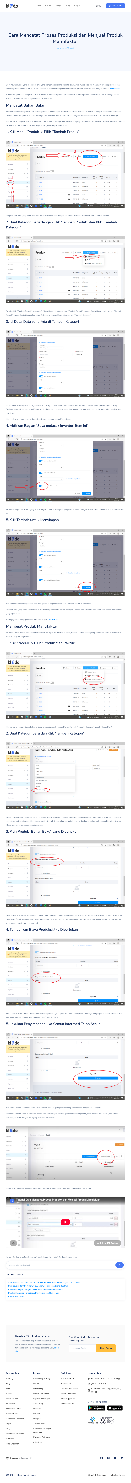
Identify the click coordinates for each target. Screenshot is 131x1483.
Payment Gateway (41, 1437)
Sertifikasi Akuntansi (15, 1433)
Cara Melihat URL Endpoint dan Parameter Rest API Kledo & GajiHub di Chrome (44, 1282)
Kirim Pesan (106, 1348)
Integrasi (37, 1418)
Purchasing (38, 1388)
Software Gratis (68, 1378)
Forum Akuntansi (68, 1393)
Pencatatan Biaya (41, 1393)
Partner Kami (12, 1413)
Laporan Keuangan (41, 1398)
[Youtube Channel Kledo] (115, 1458)
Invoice (36, 1383)
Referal (36, 1413)
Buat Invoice (66, 1383)
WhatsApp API (68, 1398)
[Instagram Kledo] (108, 1458)
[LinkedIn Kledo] (122, 1458)
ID (100, 5)
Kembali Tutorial (66, 48)
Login (77, 5)
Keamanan (10, 1403)
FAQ (8, 1428)
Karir (8, 1388)
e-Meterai (37, 1442)
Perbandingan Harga (42, 1378)
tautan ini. (54, 619)
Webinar (10, 1438)
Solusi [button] (48, 5)
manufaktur (114, 88)
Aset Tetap (38, 1403)
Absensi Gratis (67, 1403)
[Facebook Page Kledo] (101, 1458)
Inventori (37, 1408)
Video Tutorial (12, 1398)
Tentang (9, 1378)
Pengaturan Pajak (16, 1296)
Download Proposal (15, 1418)
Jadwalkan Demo (13, 1408)
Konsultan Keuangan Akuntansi (42, 1430)
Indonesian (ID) (26, 1458)
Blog (68, 5)
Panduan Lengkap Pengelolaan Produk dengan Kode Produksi (35, 1289)
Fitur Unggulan (12, 1443)
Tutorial (9, 1393)
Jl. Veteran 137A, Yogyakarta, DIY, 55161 (106, 1390)
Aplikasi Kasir (39, 1423)
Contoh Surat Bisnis (69, 1388)
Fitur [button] (38, 5)
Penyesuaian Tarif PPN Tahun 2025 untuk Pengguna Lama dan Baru (38, 1285)
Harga (58, 5)
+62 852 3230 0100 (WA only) (105, 1378)
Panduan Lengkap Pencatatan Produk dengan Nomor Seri (33, 1293)
